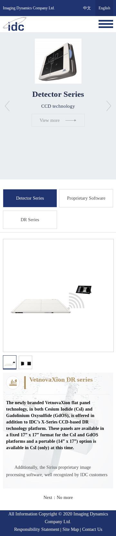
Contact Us (92, 529)
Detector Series (30, 198)
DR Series (30, 219)
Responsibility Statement (36, 529)
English (104, 8)
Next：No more (58, 497)
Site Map (71, 529)
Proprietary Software (86, 198)
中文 (87, 8)
